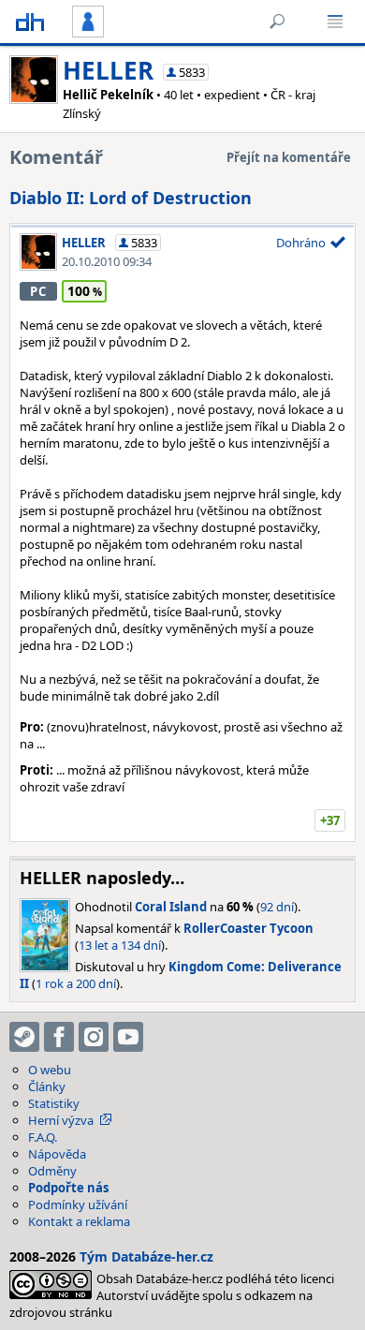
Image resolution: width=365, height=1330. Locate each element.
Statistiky (54, 1103)
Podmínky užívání (77, 1204)
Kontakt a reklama (79, 1221)
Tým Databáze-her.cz (146, 1256)
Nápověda (57, 1153)
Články (47, 1086)
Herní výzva (61, 1120)
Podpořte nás (68, 1187)
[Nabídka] (335, 21)
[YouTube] (128, 1037)
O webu (49, 1069)
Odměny (52, 1170)
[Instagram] (94, 1037)
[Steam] (24, 1037)
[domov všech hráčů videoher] (30, 21)
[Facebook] (59, 1037)
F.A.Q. (42, 1137)
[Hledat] (277, 21)
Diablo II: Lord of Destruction (130, 197)
